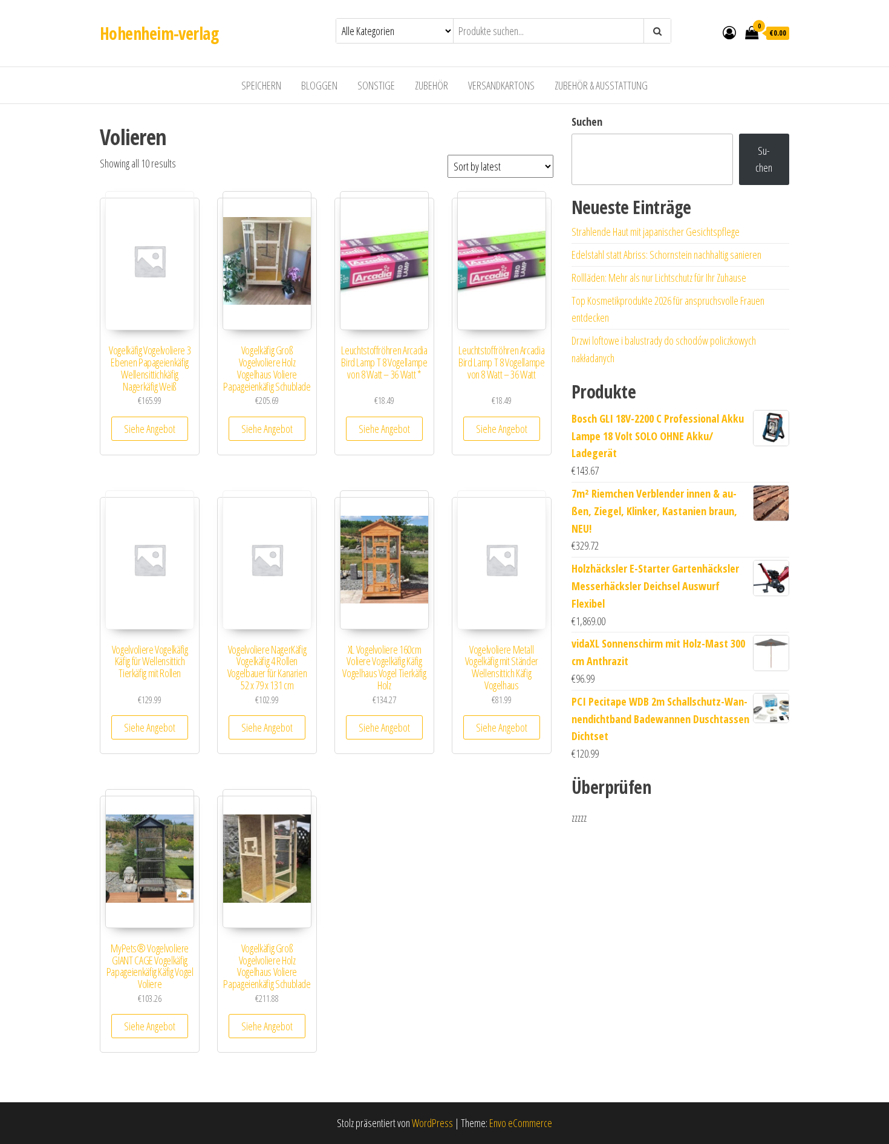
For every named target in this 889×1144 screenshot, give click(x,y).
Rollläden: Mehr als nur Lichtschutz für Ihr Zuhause (659, 277)
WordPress (432, 1123)
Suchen (587, 121)
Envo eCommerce (520, 1123)
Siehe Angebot (149, 428)
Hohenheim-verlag (159, 33)
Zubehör (431, 85)
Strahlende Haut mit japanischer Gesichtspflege (656, 231)
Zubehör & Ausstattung (601, 85)
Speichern (261, 85)
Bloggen (319, 85)
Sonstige (376, 85)
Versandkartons (501, 85)
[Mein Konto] (729, 32)
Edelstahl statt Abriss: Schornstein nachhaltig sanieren (666, 254)
